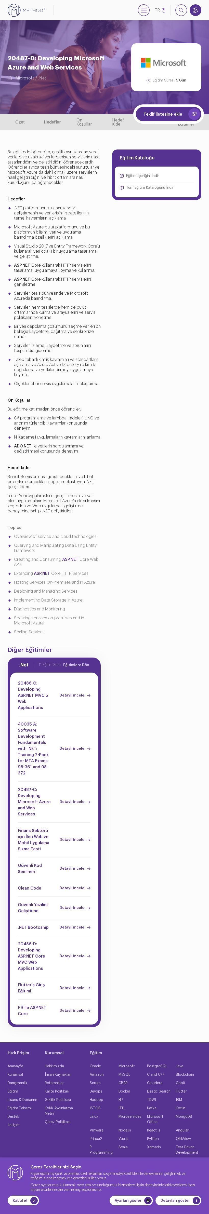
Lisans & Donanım (22, 1100)
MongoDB (184, 1116)
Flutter (181, 1091)
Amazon (97, 1074)
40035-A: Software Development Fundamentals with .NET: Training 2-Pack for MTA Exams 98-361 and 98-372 (33, 748)
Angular (182, 1130)
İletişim (14, 1125)
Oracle (95, 1066)
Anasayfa (15, 1066)
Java (179, 1066)
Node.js (125, 1130)
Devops (96, 1091)
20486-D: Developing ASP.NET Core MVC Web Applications (31, 956)
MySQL (124, 1074)
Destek (13, 1116)
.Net (42, 78)
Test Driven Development (187, 1149)
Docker (124, 1091)
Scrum (95, 1083)
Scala (123, 1147)
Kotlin (180, 1108)
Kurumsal (15, 1074)
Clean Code (29, 888)
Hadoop (96, 1100)
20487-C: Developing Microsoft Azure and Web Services (34, 802)
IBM (179, 1100)
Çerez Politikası (57, 1122)
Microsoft (25, 78)
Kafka (151, 1108)
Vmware (96, 1130)
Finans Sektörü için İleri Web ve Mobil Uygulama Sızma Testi (33, 840)
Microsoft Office (155, 1119)
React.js (153, 1130)
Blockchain (185, 1074)
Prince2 (96, 1139)
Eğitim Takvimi (20, 1108)
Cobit (180, 1083)
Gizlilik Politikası (58, 1100)
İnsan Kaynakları (58, 1074)
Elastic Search (159, 1091)
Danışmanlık (17, 1083)
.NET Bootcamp (33, 927)
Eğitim (13, 1091)
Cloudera (154, 1083)
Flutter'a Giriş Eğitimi (31, 988)
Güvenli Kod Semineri (30, 869)
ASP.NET (70, 559)
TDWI (151, 1100)
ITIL (122, 1108)
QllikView (183, 1139)
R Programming (101, 1149)
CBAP (123, 1083)
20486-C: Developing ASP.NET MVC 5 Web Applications (33, 695)
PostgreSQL (157, 1066)
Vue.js (123, 1139)
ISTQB (95, 1108)
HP (121, 1100)
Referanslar (54, 1083)
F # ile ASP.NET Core (32, 1011)
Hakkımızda (54, 1066)
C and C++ (156, 1074)
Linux (94, 1116)
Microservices (130, 1116)
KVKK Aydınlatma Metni (59, 1111)
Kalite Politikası (57, 1091)
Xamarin (154, 1147)
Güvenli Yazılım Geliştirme (33, 908)
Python (153, 1139)
